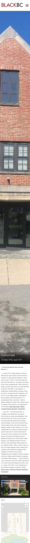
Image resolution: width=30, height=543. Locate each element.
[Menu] (27, 5)
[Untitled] (15, 487)
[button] (3, 510)
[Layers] (26, 505)
